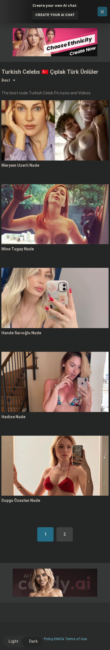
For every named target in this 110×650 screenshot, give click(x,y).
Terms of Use (76, 639)
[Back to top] (99, 638)
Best (5, 80)
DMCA (59, 639)
